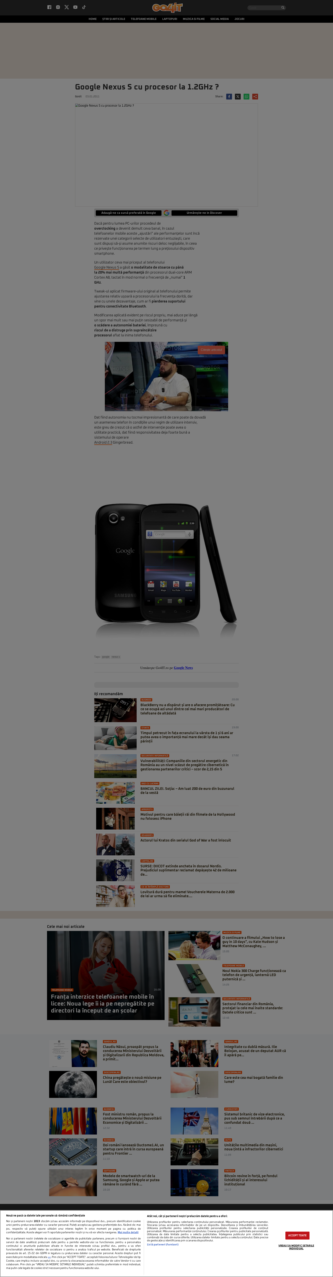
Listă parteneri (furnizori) (162, 1244)
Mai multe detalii (128, 1232)
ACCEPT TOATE (297, 1235)
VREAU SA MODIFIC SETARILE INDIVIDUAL (296, 1247)
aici (49, 1257)
